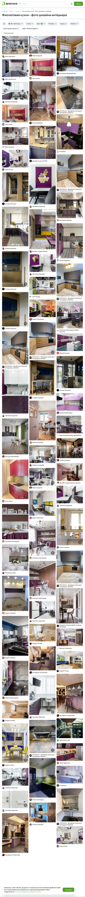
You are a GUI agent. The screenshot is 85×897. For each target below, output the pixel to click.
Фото (11, 11)
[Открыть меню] (71, 3)
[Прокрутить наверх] (81, 893)
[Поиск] (20, 3)
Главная (4, 11)
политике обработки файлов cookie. (27, 892)
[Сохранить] (25, 51)
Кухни (17, 11)
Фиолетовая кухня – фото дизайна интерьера (36, 11)
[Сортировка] (4, 24)
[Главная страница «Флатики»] (9, 4)
